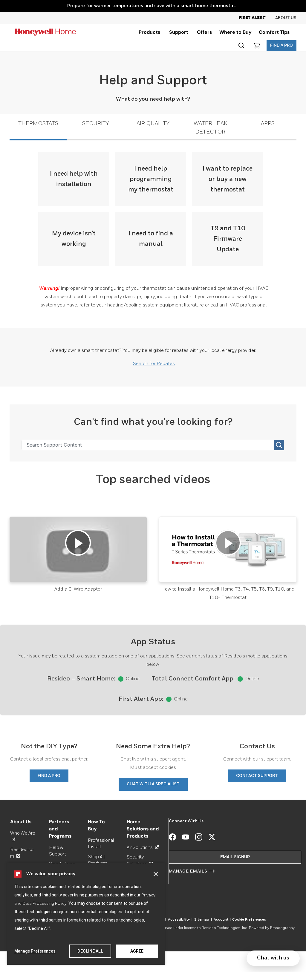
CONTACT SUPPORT (257, 776)
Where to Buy (235, 32)
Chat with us (273, 958)
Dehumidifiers (141, 968)
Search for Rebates (154, 363)
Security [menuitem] (95, 123)
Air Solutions (143, 847)
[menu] (149, 32)
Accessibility (180, 920)
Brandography (282, 928)
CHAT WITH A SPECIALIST (153, 784)
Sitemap (203, 920)
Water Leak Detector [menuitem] (210, 128)
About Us (285, 18)
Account (222, 920)
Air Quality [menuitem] (153, 123)
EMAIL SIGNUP (235, 857)
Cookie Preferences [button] (249, 920)
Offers (204, 32)
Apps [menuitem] (268, 123)
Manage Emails (188, 871)
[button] (156, 874)
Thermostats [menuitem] (38, 123)
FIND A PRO (281, 45)
